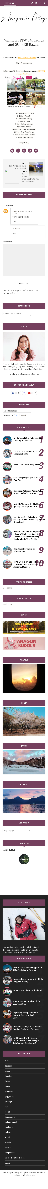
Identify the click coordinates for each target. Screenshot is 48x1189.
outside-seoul (11, 1122)
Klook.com (7, 587)
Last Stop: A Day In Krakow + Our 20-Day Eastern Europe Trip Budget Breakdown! (29, 519)
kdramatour (10, 1117)
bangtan (8, 1076)
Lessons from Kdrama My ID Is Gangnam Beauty (26, 452)
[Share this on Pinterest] (24, 151)
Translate (23, 415)
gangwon (9, 1091)
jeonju (7, 1112)
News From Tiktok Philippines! (26, 464)
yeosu (7, 1163)
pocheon (9, 1127)
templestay (9, 1152)
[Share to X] (18, 151)
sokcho (8, 1142)
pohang (8, 1132)
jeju (6, 1106)
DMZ (7, 1060)
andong (8, 1071)
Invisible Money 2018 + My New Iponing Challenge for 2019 (26, 505)
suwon (7, 1147)
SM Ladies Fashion (27, 57)
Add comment (7, 241)
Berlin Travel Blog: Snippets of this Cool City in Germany (28, 439)
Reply (14, 221)
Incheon (8, 1066)
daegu (7, 1086)
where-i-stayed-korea (14, 1158)
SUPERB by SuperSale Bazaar (30, 72)
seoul (7, 1137)
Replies (17, 229)
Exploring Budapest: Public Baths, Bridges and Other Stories (28, 492)
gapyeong (9, 1096)
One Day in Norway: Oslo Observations (24, 550)
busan (7, 1081)
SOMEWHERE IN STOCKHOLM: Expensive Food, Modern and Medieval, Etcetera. (27, 564)
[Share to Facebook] (12, 151)
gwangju (8, 1101)
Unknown (17, 211)
